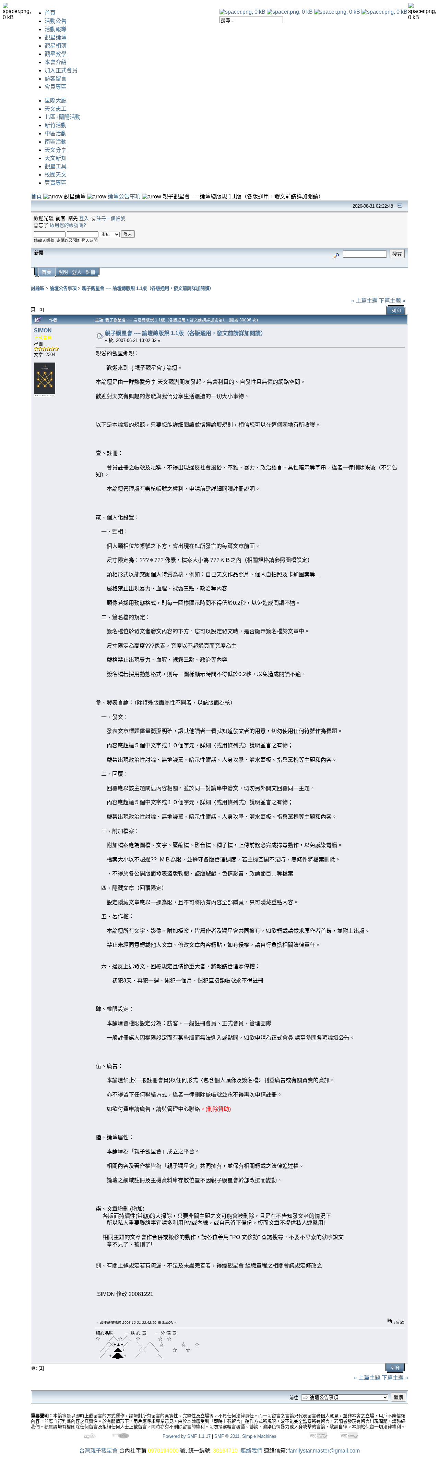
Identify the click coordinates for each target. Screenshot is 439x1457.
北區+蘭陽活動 (63, 117)
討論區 (37, 288)
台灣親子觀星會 (98, 1451)
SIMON (43, 330)
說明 (63, 272)
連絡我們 (251, 1451)
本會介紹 (56, 62)
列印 (396, 311)
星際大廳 (56, 100)
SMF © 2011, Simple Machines (245, 1436)
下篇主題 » (392, 301)
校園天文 (56, 174)
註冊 (90, 272)
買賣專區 (56, 183)
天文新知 (56, 158)
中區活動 (56, 133)
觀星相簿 (56, 46)
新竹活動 (56, 125)
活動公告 (56, 21)
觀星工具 (56, 166)
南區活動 (56, 142)
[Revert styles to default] (384, 12)
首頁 (50, 13)
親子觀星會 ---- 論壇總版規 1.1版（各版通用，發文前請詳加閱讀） (148, 288)
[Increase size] (337, 12)
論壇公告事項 (124, 196)
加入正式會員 (61, 70)
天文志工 (56, 109)
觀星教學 (56, 54)
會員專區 (56, 87)
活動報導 (56, 29)
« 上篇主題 (364, 301)
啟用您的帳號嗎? (68, 225)
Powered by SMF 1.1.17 (187, 1436)
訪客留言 (56, 79)
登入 (84, 218)
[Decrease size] (290, 12)
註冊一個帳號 (110, 218)
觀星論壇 (56, 37)
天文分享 (56, 150)
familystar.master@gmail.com (324, 1451)
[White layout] (242, 12)
